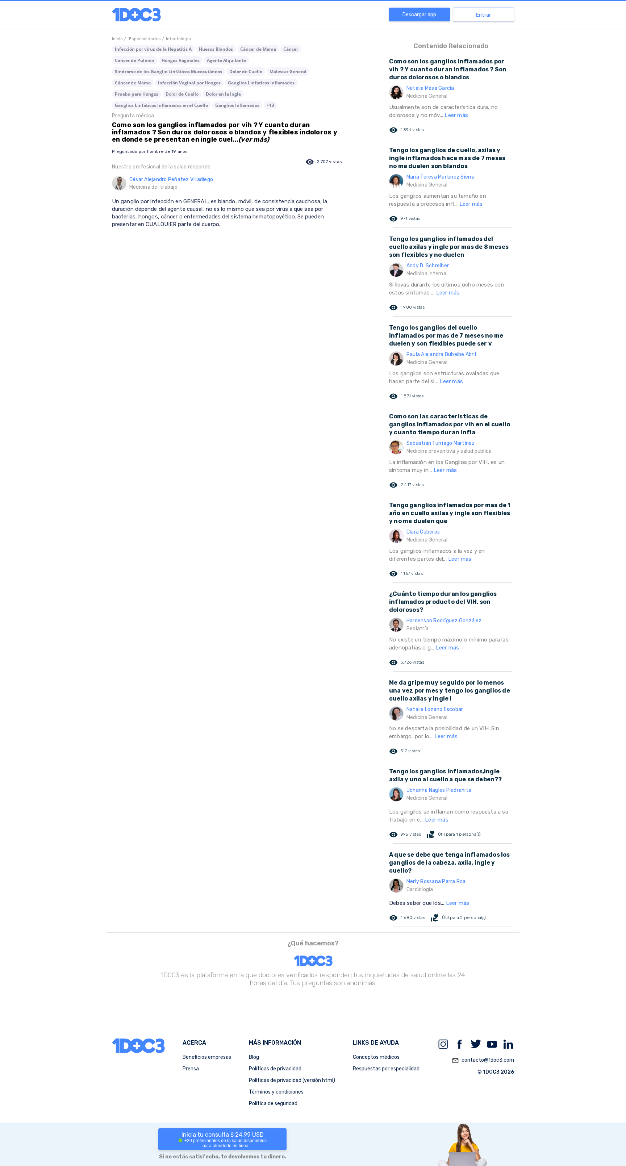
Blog (254, 1057)
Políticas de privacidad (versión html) (292, 1080)
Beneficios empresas (207, 1057)
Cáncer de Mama (258, 49)
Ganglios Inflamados (237, 105)
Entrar (483, 15)
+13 (270, 105)
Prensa (191, 1069)
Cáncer (290, 49)
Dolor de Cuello (245, 71)
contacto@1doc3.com (483, 1060)
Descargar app (419, 15)
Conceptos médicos (376, 1057)
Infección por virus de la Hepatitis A (153, 49)
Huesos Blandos (216, 49)
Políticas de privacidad (275, 1069)
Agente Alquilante (226, 60)
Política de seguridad (273, 1103)
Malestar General (288, 71)
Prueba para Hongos (136, 94)
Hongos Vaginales (181, 60)
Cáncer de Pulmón (134, 60)
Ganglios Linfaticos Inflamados (261, 83)
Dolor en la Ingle (223, 94)
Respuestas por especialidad (386, 1069)
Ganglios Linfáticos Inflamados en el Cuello (161, 105)
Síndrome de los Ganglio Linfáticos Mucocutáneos (168, 71)
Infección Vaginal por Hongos (189, 83)
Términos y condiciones (276, 1092)
